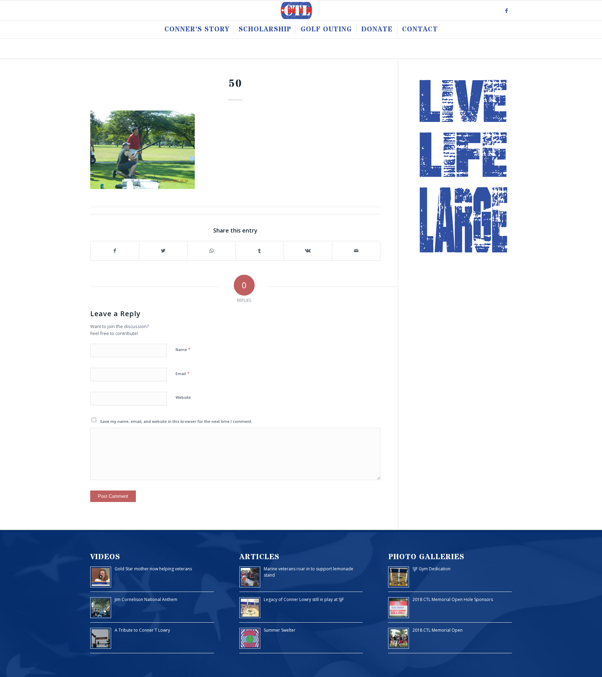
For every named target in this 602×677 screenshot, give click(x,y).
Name (183, 349)
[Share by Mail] (356, 250)
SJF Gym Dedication (431, 569)
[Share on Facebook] (115, 250)
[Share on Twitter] (163, 250)
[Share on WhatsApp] (211, 250)
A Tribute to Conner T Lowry (142, 630)
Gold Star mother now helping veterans (153, 569)
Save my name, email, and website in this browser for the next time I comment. (176, 421)
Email (183, 373)
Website (183, 397)
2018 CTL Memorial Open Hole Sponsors (452, 599)
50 (235, 84)
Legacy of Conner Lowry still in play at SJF (304, 599)
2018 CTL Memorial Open (437, 630)
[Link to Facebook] (506, 10)
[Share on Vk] (308, 250)
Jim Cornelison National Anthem (146, 599)
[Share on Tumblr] (260, 250)
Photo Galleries (426, 557)
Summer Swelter (279, 630)
